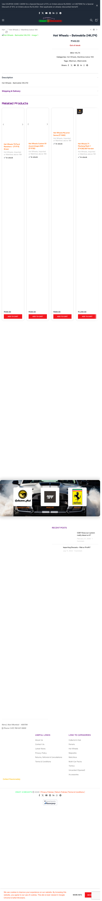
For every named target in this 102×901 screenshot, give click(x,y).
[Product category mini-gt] (50, 498)
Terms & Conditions (43, 761)
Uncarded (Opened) (77, 770)
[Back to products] (93, 29)
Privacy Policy (41, 753)
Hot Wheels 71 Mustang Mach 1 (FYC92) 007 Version (86, 146)
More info (77, 895)
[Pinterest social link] (50, 13)
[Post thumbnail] (56, 550)
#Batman (72, 61)
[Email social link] (46, 13)
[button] (13, 319)
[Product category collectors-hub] (23, 498)
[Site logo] (50, 20)
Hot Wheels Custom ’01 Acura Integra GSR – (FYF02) (37, 299)
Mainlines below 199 (29, 30)
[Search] (91, 20)
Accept (90, 895)
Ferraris (72, 744)
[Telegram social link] (60, 13)
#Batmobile (81, 61)
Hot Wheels (14, 30)
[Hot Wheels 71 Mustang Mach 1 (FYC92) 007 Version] (87, 124)
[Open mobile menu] (3, 20)
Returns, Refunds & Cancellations (48, 757)
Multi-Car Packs (75, 761)
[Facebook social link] (39, 13)
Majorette (72, 753)
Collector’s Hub (75, 740)
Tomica (72, 766)
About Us (39, 740)
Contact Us (39, 744)
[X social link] (43, 13)
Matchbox (73, 757)
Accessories (73, 774)
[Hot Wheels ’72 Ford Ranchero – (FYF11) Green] (13, 201)
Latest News (40, 749)
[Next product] (96, 29)
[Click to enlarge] (6, 32)
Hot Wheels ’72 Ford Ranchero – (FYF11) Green (12, 299)
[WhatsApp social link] (57, 13)
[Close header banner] (97, 5)
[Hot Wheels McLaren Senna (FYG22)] (62, 201)
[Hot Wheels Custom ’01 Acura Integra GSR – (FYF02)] (38, 201)
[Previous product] (90, 29)
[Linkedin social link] (53, 13)
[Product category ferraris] (77, 498)
